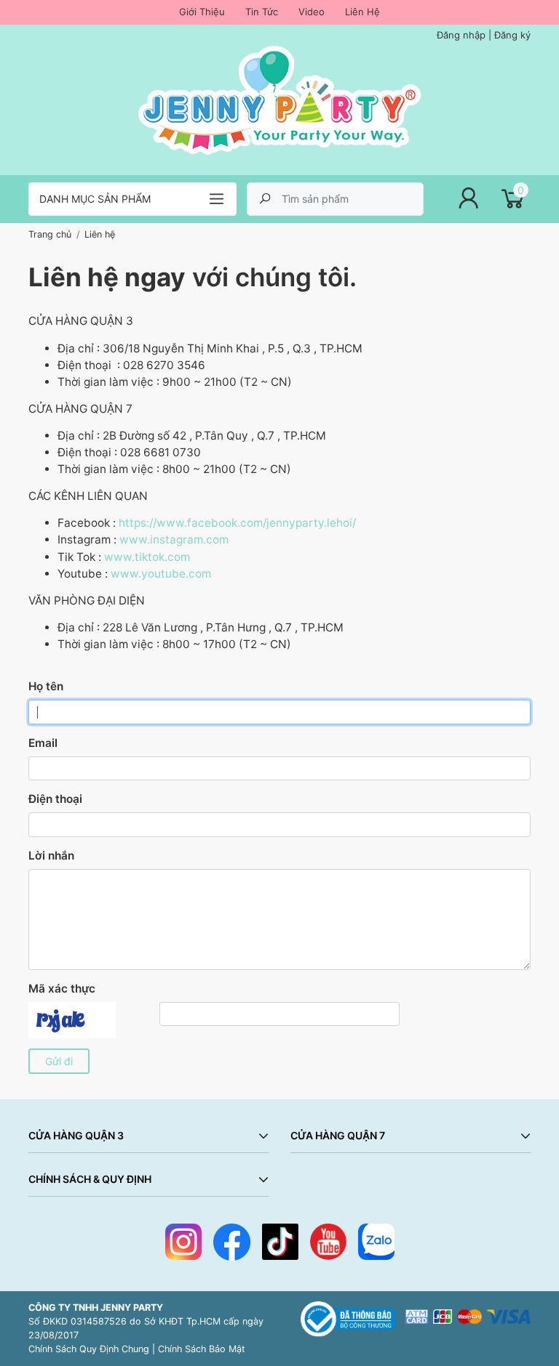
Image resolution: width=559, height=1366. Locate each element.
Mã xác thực (61, 988)
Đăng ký (512, 35)
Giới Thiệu (202, 11)
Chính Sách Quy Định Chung (88, 1348)
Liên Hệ (362, 11)
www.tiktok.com (147, 557)
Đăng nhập (461, 35)
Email (43, 743)
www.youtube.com (161, 574)
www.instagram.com (174, 539)
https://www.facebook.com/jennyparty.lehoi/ (237, 523)
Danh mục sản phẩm (95, 199)
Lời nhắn (51, 855)
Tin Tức (261, 11)
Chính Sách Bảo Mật (201, 1348)
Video (311, 11)
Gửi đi (59, 1061)
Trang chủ (49, 234)
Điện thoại (55, 799)
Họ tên (45, 686)
